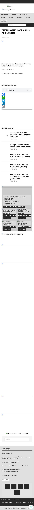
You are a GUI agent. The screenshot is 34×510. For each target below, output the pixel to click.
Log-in (3, 505)
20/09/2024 (6, 229)
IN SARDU (28, 17)
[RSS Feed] (23, 1)
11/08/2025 (22, 218)
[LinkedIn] (17, 103)
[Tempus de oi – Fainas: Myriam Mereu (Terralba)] (5, 156)
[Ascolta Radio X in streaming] (12, 234)
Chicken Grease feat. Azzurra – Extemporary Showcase (15, 200)
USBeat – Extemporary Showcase (22, 223)
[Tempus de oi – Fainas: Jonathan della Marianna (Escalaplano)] (5, 176)
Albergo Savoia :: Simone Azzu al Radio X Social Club (20, 146)
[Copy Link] (17, 106)
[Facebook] (10, 1)
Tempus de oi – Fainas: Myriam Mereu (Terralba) (20, 156)
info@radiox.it (14, 462)
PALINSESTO (15, 499)
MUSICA (14, 14)
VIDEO (3, 17)
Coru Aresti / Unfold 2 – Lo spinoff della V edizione (23, 211)
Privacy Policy (5, 479)
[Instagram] (17, 1)
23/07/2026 (13, 181)
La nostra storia (5, 499)
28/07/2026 (13, 149)
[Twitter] (13, 1)
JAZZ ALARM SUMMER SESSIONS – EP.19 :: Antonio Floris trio (20, 134)
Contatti (18, 502)
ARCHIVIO (19, 17)
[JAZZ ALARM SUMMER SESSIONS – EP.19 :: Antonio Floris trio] (5, 134)
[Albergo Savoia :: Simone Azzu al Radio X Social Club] (5, 146)
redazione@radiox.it (12, 471)
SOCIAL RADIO (23, 14)
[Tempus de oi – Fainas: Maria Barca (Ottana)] (5, 166)
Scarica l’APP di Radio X (7, 502)
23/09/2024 (20, 206)
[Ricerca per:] (17, 25)
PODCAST (3, 21)
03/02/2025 (22, 229)
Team (24, 502)
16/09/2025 (6, 218)
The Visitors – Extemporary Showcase (7, 223)
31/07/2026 (13, 139)
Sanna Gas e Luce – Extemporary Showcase (9, 212)
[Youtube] (20, 1)
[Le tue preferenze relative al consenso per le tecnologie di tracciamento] (31, 507)
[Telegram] (17, 100)
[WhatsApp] (17, 97)
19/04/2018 (5, 37)
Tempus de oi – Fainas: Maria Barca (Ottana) (19, 166)
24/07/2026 (13, 169)
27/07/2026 (13, 159)
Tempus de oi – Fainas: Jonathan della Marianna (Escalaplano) (19, 177)
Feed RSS (30, 502)
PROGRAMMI (4, 14)
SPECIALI (11, 17)
